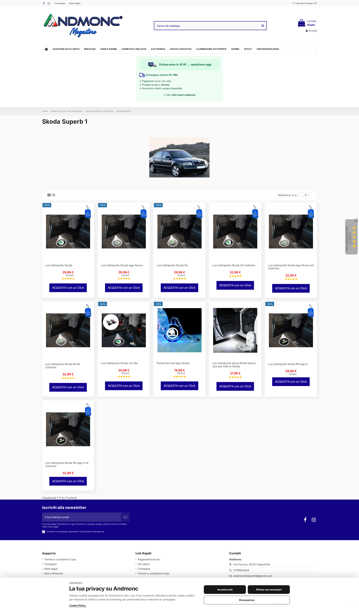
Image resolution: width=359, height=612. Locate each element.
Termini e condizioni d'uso (60, 559)
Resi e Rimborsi (53, 573)
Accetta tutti (225, 589)
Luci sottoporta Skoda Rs (172, 265)
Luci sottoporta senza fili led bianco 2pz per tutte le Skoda (234, 364)
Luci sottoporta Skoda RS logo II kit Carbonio (66, 464)
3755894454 (241, 570)
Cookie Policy (77, 605)
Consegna (60, 3)
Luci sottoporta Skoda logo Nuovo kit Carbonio (291, 267)
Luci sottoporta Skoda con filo (119, 363)
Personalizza (246, 600)
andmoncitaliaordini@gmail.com (252, 575)
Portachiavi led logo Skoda (173, 363)
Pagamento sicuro (149, 559)
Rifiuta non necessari (269, 589)
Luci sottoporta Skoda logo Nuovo (122, 265)
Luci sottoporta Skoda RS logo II (288, 364)
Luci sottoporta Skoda (58, 265)
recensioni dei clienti (349, 238)
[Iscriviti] (125, 517)
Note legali (74, 3)
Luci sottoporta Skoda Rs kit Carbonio (62, 365)
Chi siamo (144, 564)
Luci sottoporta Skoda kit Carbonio (233, 265)
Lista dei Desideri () (306, 3)
